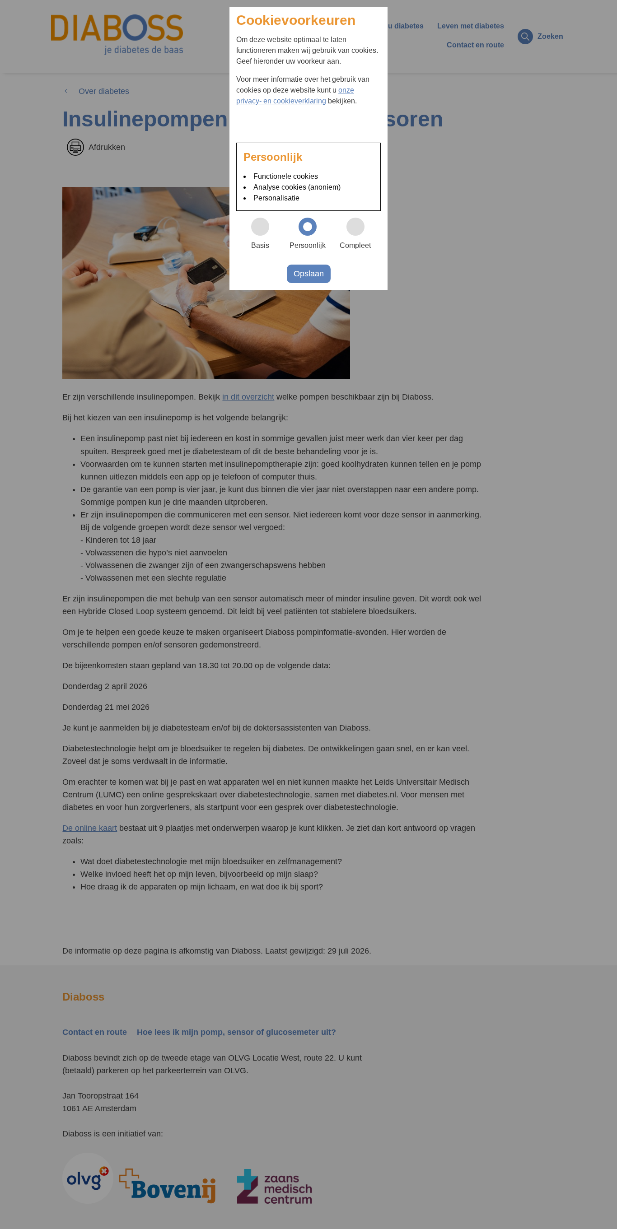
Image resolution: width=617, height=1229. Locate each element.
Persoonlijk (308, 245)
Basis (260, 245)
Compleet (355, 245)
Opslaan (309, 273)
